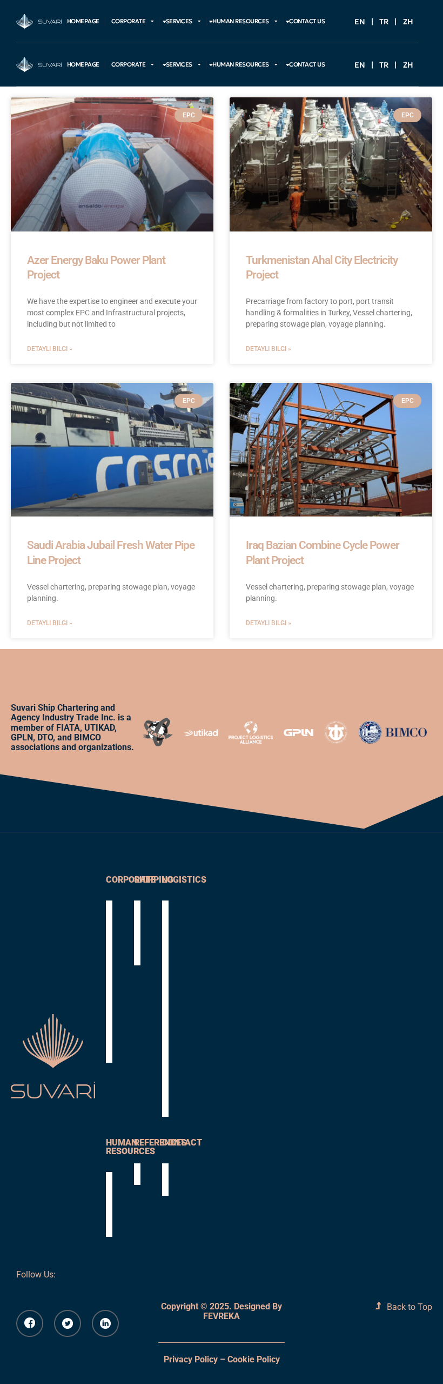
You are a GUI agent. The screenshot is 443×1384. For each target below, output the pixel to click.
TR (383, 22)
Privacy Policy (191, 1359)
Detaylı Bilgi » (49, 349)
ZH (408, 22)
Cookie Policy (253, 1359)
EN (359, 22)
